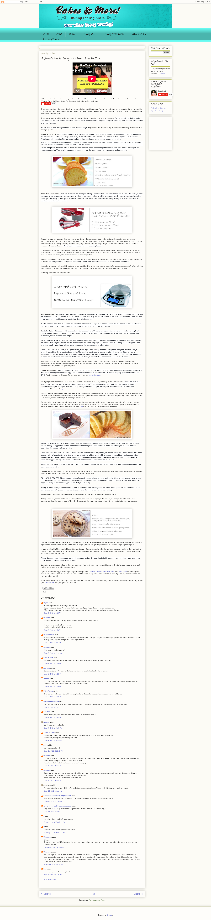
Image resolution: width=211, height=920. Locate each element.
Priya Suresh (48, 658)
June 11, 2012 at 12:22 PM (53, 751)
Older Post (138, 894)
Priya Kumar (48, 691)
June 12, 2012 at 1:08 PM (53, 812)
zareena (46, 722)
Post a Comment (50, 879)
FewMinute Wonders (51, 701)
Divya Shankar (48, 635)
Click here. (162, 74)
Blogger (109, 915)
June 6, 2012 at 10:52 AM (53, 643)
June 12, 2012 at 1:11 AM (53, 791)
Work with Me (139, 34)
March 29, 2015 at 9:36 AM (53, 864)
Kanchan (46, 712)
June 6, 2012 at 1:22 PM (52, 674)
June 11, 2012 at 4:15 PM (53, 766)
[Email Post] (44, 591)
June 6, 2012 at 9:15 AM (52, 613)
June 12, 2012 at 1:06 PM (53, 801)
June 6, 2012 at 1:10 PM (52, 663)
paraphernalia (49, 583)
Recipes (72, 34)
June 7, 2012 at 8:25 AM (52, 718)
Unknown (47, 618)
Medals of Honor (51, 39)
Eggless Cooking (95, 572)
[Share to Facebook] (50, 588)
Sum (45, 745)
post (63, 389)
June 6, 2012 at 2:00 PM (52, 686)
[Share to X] (48, 588)
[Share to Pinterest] (53, 588)
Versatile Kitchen (108, 572)
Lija (44, 869)
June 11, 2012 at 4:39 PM (53, 781)
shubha (46, 678)
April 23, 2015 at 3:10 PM (53, 875)
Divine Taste (122, 572)
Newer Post (46, 894)
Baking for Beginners (114, 34)
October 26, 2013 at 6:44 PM (54, 847)
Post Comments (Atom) (97, 900)
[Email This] (43, 588)
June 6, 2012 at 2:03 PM (52, 697)
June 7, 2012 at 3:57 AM (52, 707)
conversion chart (94, 375)
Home (46, 34)
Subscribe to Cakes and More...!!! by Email (158, 109)
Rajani (45, 603)
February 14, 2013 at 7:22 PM (54, 833)
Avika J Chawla (49, 732)
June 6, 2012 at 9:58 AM (52, 630)
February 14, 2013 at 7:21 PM (54, 822)
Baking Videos (90, 34)
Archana (46, 668)
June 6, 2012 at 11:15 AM (53, 653)
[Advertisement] (158, 132)
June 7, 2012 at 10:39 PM (53, 728)
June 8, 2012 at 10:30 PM (53, 741)
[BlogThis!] (46, 588)
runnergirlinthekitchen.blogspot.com (57, 795)
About (59, 34)
